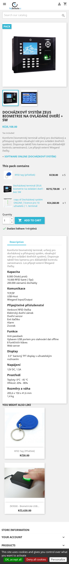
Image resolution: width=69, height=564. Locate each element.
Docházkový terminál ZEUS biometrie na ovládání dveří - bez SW (28, 189)
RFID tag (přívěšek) (25, 174)
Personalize (58, 559)
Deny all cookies (36, 559)
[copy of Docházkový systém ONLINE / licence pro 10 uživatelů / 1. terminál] (7, 202)
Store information (15, 530)
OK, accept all (13, 559)
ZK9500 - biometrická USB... (24, 506)
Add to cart (29, 220)
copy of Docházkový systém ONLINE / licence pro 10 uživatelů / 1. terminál (28, 202)
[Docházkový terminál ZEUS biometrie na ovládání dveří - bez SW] (7, 188)
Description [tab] (17, 241)
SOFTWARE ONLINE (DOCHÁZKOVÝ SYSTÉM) (30, 156)
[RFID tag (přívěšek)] (8, 174)
